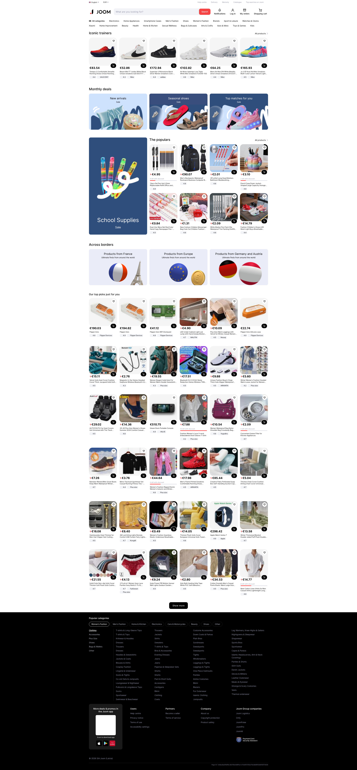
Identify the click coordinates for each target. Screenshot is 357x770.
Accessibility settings (139, 727)
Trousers (120, 646)
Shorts (157, 671)
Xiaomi (92, 25)
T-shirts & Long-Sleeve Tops (129, 630)
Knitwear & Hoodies (125, 638)
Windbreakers (199, 659)
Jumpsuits (197, 699)
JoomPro (240, 727)
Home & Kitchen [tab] (139, 624)
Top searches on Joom (255, 2)
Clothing (93, 630)
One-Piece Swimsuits (202, 671)
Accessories (94, 634)
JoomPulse (241, 722)
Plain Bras (197, 638)
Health (136, 25)
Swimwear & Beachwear (127, 699)
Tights (196, 654)
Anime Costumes (200, 679)
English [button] (94, 2)
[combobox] (156, 11)
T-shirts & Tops (123, 634)
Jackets (158, 634)
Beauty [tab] (194, 624)
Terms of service (173, 718)
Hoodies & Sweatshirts (126, 654)
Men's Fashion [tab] (119, 624)
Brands (216, 21)
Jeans (157, 659)
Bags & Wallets (95, 646)
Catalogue (237, 2)
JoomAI (239, 731)
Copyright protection (210, 718)
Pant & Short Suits (163, 679)
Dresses (119, 642)
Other (91, 650)
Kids (252, 25)
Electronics (114, 21)
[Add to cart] (113, 65)
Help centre (202, 2)
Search (205, 11)
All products (260, 33)
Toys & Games (239, 25)
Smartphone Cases (152, 21)
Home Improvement (108, 25)
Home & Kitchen (150, 25)
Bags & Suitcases (189, 25)
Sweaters (159, 642)
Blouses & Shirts (123, 663)
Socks (118, 691)
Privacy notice (136, 718)
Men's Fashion (172, 21)
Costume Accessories (203, 630)
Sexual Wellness (169, 25)
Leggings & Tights (201, 663)
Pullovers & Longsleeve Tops (129, 687)
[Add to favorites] (113, 41)
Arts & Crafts (207, 25)
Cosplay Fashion (123, 667)
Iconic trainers (100, 33)
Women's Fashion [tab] (99, 624)
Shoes (186, 21)
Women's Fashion (201, 21)
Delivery (214, 2)
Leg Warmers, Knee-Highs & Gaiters (248, 630)
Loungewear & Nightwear (127, 683)
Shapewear (237, 638)
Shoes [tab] (206, 624)
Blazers (196, 687)
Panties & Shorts (239, 661)
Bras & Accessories (163, 650)
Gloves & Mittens (239, 674)
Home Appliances (131, 21)
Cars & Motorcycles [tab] (176, 624)
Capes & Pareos (239, 650)
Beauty (125, 25)
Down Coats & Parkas (203, 634)
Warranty (225, 2)
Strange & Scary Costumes (244, 686)
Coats (157, 699)
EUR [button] (105, 2)
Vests (234, 690)
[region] (178, 58)
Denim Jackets (238, 670)
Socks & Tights (123, 675)
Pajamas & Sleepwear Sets (167, 667)
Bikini (157, 691)
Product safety (207, 722)
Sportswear (121, 695)
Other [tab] (217, 624)
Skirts (157, 638)
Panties (196, 675)
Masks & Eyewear (240, 682)
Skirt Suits (236, 666)
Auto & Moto (222, 25)
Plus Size (93, 638)
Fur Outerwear (199, 691)
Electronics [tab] (157, 624)
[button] (99, 743)
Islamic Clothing (200, 695)
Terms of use (136, 722)
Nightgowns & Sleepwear (243, 634)
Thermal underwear (240, 694)
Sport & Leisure (231, 21)
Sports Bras (237, 642)
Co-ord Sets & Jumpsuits (127, 679)
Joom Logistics (243, 713)
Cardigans (159, 687)
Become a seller (173, 713)
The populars (159, 140)
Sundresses (198, 642)
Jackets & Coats (123, 659)
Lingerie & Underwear (126, 671)
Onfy (238, 718)
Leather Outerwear (240, 678)
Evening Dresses (162, 654)
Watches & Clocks (250, 21)
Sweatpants (198, 646)
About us (205, 713)
